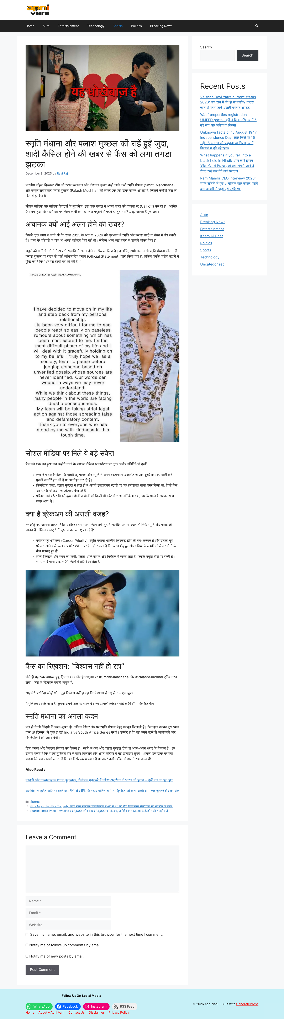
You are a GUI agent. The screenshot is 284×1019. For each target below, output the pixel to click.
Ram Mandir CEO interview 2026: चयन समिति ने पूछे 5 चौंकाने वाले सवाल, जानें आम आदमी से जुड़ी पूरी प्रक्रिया (229, 183)
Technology (95, 26)
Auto (46, 26)
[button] (257, 26)
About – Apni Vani (51, 1012)
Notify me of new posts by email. (56, 956)
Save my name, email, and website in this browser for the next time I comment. (96, 934)
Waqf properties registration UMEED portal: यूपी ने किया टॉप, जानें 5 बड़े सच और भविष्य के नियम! (228, 120)
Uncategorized (212, 264)
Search (206, 47)
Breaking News (161, 26)
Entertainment (68, 26)
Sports (118, 26)
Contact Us (76, 1012)
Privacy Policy (119, 1012)
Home (30, 26)
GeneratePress (247, 1004)
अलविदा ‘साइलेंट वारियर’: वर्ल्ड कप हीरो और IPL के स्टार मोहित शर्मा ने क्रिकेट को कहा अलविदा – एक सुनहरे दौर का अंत (102, 791)
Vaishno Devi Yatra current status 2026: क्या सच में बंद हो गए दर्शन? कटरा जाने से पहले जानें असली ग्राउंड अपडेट (228, 102)
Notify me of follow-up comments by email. (65, 945)
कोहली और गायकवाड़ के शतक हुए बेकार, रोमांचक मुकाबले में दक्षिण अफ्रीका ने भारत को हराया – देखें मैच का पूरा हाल (99, 780)
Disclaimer (96, 1012)
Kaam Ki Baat (211, 236)
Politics (136, 26)
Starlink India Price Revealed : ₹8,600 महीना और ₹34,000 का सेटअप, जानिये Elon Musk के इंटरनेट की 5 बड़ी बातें (99, 810)
